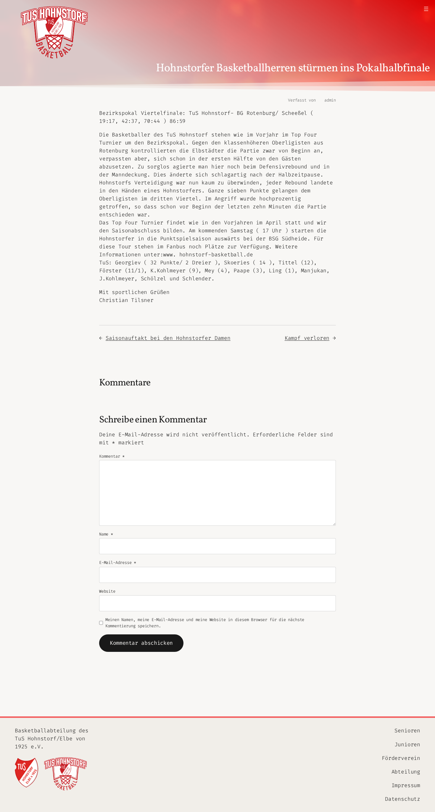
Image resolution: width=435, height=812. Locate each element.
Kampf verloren (307, 338)
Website (107, 591)
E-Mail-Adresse (117, 562)
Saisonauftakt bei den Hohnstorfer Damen (168, 338)
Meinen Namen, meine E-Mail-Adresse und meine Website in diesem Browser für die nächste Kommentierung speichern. (204, 623)
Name (106, 534)
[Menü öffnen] (426, 8)
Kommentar (112, 456)
